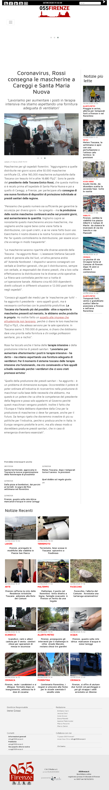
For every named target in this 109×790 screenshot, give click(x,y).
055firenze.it (84, 771)
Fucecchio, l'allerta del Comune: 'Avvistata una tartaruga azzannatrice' (85, 593)
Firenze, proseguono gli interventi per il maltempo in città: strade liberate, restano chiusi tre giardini (53, 643)
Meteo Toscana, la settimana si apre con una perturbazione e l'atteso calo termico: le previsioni (92, 150)
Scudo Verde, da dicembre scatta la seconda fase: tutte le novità (93, 188)
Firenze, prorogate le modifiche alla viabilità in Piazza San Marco (20, 550)
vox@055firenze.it (15, 749)
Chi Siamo (61, 746)
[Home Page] (54, 11)
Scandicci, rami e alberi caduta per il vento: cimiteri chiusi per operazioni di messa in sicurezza (20, 643)
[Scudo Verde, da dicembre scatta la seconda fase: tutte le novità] (94, 169)
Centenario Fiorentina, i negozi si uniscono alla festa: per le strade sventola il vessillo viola (53, 688)
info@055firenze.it (15, 739)
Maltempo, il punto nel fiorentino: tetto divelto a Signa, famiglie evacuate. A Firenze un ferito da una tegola (53, 596)
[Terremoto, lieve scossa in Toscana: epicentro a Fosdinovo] (53, 528)
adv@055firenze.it (15, 744)
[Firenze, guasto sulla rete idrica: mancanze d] (85, 619)
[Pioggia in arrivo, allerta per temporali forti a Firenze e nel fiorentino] (94, 94)
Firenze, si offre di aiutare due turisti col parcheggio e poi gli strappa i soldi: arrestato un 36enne (85, 688)
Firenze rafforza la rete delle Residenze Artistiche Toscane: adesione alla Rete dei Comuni (20, 595)
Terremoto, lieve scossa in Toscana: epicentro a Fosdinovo (53, 550)
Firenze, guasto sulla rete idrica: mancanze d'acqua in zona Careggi (86, 641)
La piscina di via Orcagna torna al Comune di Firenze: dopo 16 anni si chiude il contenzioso (93, 265)
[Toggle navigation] (11, 22)
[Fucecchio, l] (85, 571)
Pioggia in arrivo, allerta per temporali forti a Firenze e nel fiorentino (94, 112)
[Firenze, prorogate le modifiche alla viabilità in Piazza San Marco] (20, 528)
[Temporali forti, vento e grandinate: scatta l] (94, 284)
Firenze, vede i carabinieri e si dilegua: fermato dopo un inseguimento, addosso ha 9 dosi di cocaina (20, 688)
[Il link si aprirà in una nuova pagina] (56, 778)
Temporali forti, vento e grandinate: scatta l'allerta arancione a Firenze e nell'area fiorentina (93, 304)
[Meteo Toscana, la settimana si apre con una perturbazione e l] (94, 128)
